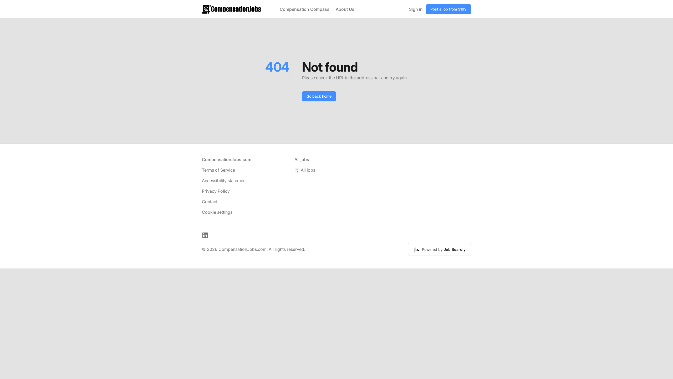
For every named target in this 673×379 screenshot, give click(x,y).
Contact (209, 201)
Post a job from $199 (448, 9)
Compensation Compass (304, 9)
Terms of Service (218, 170)
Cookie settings (217, 212)
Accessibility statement (224, 180)
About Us (345, 9)
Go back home (319, 96)
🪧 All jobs (304, 170)
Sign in (416, 9)
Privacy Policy (216, 191)
